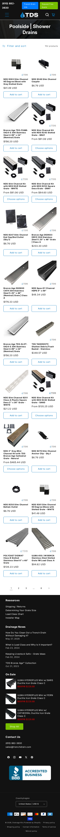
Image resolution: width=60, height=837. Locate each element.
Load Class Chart (15, 614)
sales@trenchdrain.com (18, 747)
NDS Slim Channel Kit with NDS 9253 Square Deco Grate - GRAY (43, 186)
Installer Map (13, 617)
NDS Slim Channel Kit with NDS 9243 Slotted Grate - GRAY (43, 132)
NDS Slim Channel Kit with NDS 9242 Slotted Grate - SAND (43, 400)
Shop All (14, 726)
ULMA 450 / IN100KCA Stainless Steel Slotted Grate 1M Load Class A (43, 558)
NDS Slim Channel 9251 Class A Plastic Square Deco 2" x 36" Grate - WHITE (15, 401)
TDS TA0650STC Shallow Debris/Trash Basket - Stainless (43, 346)
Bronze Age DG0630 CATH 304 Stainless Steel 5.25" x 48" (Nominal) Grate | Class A (15, 293)
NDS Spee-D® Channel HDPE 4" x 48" (43, 289)
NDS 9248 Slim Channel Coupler (44, 80)
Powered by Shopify (32, 823)
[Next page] (49, 588)
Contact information (31, 827)
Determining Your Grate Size (21, 610)
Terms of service (49, 827)
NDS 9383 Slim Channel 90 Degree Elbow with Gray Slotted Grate (15, 81)
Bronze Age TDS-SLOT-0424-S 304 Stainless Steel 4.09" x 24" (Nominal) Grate (15, 347)
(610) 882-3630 (14, 743)
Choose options (44, 148)
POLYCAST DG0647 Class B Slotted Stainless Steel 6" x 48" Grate (15, 559)
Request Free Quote (47, 5)
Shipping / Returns (16, 606)
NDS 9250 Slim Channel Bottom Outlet (15, 505)
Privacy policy (49, 823)
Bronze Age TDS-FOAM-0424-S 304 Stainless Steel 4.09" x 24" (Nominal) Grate (15, 134)
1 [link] (11, 588)
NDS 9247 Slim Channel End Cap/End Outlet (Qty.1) (15, 237)
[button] (47, 15)
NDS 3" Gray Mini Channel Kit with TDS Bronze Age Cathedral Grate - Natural (14, 454)
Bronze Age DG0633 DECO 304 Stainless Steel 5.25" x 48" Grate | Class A (44, 238)
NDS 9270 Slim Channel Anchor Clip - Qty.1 (44, 452)
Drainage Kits (17, 823)
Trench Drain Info (29, 5)
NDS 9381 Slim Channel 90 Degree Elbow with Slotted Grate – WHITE (44, 507)
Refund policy (31, 831)
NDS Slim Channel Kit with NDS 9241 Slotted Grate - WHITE (14, 186)
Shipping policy (13, 827)
